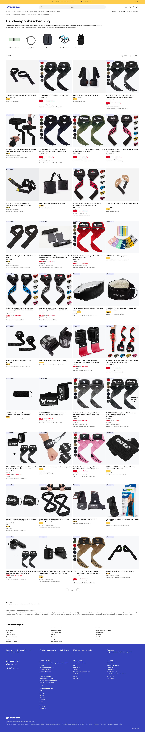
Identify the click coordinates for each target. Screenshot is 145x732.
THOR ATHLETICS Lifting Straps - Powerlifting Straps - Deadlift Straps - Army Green (89, 150)
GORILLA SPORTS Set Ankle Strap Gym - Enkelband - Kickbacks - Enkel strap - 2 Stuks (22, 520)
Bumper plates (10, 639)
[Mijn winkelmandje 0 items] (137, 7)
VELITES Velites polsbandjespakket (117, 256)
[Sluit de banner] (138, 2)
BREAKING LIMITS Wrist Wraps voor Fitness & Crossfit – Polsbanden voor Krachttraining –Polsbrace (55, 572)
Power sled (54, 636)
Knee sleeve (9, 628)
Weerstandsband (14, 47)
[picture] (22, 76)
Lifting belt (9, 632)
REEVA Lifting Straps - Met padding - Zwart (19, 360)
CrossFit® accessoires (57, 628)
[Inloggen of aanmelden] (133, 7)
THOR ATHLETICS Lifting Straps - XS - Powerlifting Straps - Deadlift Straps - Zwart (121, 413)
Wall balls (98, 634)
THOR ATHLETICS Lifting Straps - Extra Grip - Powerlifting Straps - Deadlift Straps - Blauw (52, 150)
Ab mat (47, 47)
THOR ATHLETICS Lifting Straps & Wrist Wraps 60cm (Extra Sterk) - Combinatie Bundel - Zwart (22, 468)
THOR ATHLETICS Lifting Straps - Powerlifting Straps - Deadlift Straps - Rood (89, 256)
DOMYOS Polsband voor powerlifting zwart (52, 203)
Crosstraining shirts (56, 641)
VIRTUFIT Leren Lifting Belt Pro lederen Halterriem (88, 308)
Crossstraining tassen (81, 47)
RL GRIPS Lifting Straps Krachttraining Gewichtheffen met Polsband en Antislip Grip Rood (122, 361)
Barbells (98, 636)
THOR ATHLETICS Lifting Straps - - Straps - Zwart (54, 95)
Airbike (98, 639)
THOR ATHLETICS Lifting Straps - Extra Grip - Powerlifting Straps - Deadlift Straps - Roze (86, 468)
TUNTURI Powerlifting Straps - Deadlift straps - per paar (21, 256)
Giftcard (135, 11)
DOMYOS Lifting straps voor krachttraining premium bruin (122, 204)
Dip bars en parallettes (12, 636)
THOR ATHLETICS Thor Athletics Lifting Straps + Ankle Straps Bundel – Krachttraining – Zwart (22, 572)
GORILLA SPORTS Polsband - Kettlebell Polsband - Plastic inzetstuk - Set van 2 (121, 468)
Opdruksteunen (64, 47)
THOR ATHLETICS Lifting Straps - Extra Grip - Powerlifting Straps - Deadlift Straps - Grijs (86, 413)
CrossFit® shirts (10, 634)
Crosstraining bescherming (103, 630)
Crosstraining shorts (11, 641)
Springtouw (31, 47)
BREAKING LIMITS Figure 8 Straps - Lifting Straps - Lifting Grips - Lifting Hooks (54, 520)
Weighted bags (100, 632)
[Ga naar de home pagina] (13, 7)
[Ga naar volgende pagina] (78, 590)
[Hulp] (130, 7)
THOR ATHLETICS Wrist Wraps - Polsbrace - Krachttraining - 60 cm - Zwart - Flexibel (52, 413)
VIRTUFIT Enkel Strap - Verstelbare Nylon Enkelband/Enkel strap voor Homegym (18, 413)
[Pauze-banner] (135, 2)
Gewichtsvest (99, 628)
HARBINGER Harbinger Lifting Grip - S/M (85, 519)
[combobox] (135, 56)
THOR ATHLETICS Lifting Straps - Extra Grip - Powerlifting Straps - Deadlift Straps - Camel (86, 572)
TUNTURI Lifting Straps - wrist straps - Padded (120, 571)
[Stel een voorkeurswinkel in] (126, 7)
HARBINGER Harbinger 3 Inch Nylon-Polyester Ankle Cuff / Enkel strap (121, 309)
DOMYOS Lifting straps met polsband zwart (86, 95)
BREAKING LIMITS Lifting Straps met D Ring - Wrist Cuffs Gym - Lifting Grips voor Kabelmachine (21, 150)
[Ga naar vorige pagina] (67, 590)
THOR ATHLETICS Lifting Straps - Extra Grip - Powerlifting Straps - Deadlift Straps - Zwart (119, 96)
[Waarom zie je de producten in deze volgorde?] (122, 56)
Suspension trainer (56, 630)
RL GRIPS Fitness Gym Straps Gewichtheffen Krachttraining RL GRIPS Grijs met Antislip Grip (53, 309)
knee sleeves (92, 25)
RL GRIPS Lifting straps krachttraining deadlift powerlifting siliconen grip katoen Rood (87, 204)
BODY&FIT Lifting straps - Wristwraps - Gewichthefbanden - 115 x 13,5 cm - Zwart (18, 204)
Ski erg (53, 639)
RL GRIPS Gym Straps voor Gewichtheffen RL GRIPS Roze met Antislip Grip (122, 150)
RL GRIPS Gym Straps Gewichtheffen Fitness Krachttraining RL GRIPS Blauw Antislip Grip (19, 309)
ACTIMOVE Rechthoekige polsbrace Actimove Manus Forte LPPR (122, 520)
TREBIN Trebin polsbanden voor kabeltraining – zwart (55, 467)
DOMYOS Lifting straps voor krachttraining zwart (21, 95)
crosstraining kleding (69, 27)
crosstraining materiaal (46, 27)
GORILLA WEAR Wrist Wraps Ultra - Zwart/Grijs (53, 360)
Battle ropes (9, 630)
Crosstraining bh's (56, 632)
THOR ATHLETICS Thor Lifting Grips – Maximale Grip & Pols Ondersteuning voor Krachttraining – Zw (55, 256)
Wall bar (53, 634)
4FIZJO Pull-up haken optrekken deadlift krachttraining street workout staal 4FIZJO (86, 361)
